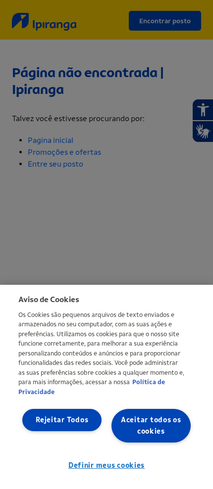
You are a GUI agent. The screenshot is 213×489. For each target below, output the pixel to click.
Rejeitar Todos (62, 420)
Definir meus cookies (106, 465)
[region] (106, 387)
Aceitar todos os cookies (151, 426)
